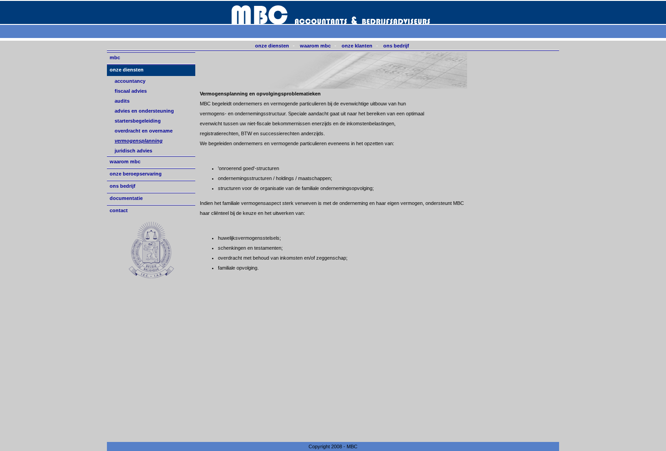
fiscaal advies (131, 91)
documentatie (126, 198)
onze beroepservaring (136, 173)
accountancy (130, 81)
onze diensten (272, 45)
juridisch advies (133, 150)
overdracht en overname (144, 130)
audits (122, 101)
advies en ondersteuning (144, 111)
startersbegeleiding (138, 120)
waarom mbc (315, 45)
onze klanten (357, 45)
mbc (115, 57)
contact (119, 210)
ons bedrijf (396, 45)
